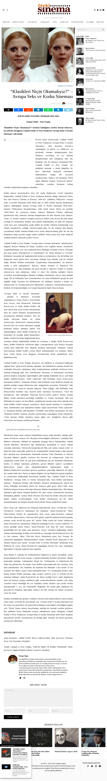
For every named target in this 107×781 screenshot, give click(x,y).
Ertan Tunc (69, 103)
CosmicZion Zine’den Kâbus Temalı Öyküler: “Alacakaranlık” (38, 753)
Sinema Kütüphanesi (65, 86)
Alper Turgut (90, 118)
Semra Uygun (90, 108)
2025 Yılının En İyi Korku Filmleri (95, 50)
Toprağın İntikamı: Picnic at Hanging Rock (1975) (94, 91)
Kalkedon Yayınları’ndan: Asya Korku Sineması (20, 766)
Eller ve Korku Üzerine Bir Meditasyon (93, 111)
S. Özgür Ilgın (90, 98)
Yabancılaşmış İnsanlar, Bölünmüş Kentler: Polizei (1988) (93, 102)
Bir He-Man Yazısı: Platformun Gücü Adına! (95, 41)
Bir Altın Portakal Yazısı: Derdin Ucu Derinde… (95, 121)
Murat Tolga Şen (91, 38)
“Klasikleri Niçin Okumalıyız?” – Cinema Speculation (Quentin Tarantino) (20, 751)
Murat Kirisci (90, 89)
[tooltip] (95, 10)
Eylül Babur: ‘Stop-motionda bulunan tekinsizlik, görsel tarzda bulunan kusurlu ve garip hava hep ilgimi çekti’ (95, 72)
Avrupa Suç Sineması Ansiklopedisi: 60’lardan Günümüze (90, 753)
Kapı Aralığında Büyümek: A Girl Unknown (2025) (95, 61)
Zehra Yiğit (89, 58)
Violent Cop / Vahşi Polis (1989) (95, 81)
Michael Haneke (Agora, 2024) (66, 751)
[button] (103, 29)
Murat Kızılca (90, 48)
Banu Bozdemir (91, 68)
